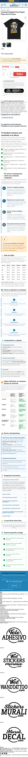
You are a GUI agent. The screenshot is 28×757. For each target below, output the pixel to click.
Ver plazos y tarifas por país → (9, 453)
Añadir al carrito (19, 74)
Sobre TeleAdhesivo (5, 613)
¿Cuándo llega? (6, 516)
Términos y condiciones (6, 617)
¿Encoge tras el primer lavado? (10, 479)
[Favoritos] (19, 4)
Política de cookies (10, 618)
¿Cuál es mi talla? (8, 53)
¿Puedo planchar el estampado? (10, 505)
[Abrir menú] (3, 5)
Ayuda (25, 621)
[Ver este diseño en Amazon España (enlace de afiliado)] (14, 91)
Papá (8, 8)
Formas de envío (4, 609)
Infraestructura (14, 613)
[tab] (4, 45)
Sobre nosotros (4, 612)
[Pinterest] (5, 753)
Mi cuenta (21, 621)
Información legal (4, 616)
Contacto (2, 620)
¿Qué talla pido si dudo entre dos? (11, 508)
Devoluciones (20, 609)
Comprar (2, 608)
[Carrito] (25, 4)
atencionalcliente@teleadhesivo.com (9, 621)
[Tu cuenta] (22, 4)
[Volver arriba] (1, 756)
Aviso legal (2, 618)
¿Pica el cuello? (6, 494)
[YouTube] (6, 753)
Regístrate (14, 585)
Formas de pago (13, 609)
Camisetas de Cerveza (7, 117)
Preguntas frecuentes (5, 610)
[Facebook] (3, 753)
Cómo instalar (14, 610)
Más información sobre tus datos (7, 589)
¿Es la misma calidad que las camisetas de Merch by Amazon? (12, 512)
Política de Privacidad (17, 581)
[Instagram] (1, 753)
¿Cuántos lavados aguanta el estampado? (10, 501)
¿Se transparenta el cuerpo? (9, 497)
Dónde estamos (22, 613)
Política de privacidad (17, 617)
